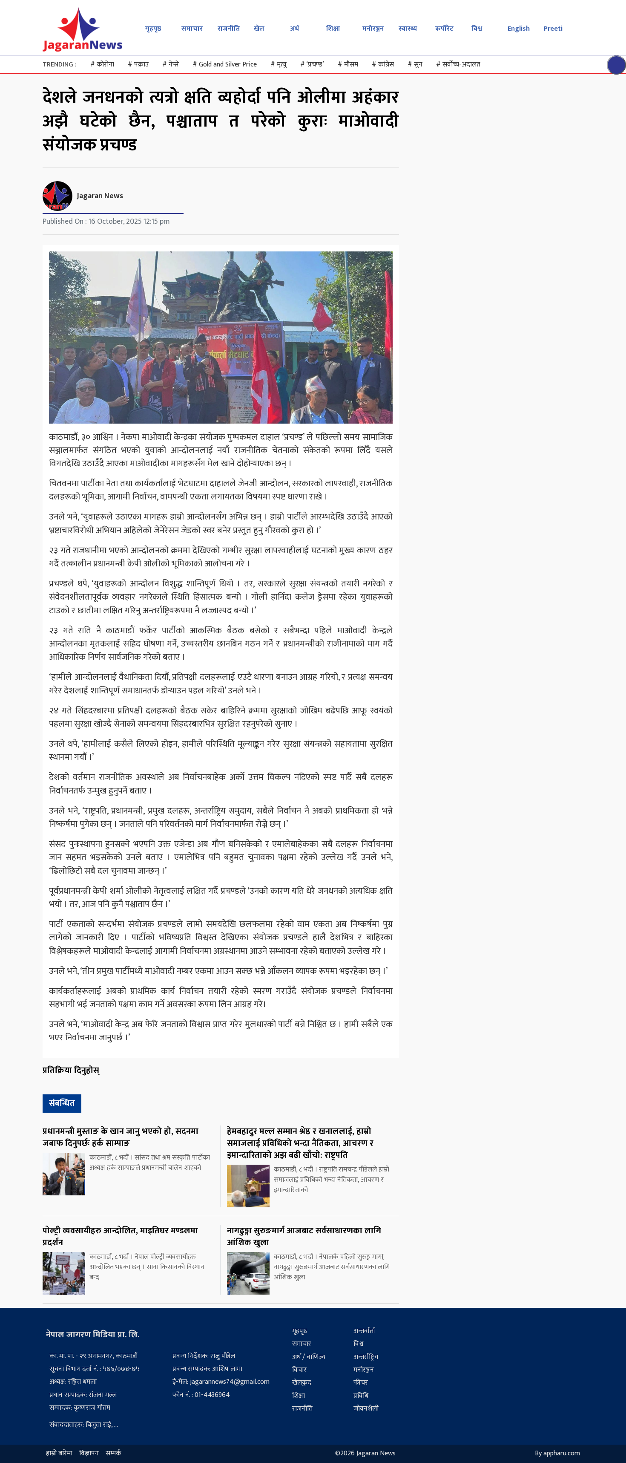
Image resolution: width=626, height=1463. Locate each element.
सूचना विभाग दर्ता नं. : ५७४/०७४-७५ (94, 1369)
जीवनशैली (366, 1408)
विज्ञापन (89, 1454)
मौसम (348, 64)
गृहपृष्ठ (153, 29)
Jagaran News (100, 196)
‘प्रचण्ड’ (312, 64)
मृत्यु (278, 64)
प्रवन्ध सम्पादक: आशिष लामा (207, 1369)
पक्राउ (138, 64)
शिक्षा (333, 29)
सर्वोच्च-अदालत (458, 64)
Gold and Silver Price (224, 64)
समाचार (192, 29)
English (519, 29)
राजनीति (229, 29)
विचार (299, 1370)
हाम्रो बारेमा (59, 1454)
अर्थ (294, 29)
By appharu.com (557, 1454)
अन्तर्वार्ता (364, 1331)
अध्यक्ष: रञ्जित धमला (73, 1382)
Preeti (553, 29)
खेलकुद (301, 1382)
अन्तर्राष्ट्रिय (365, 1357)
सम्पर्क (113, 1454)
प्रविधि (360, 1396)
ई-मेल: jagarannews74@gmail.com (221, 1382)
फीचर (360, 1382)
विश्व (476, 29)
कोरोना (102, 64)
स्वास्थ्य (408, 29)
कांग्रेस (383, 64)
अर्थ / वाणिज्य (308, 1357)
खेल (259, 29)
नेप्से (170, 64)
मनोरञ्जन (373, 29)
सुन (415, 64)
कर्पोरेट (444, 29)
